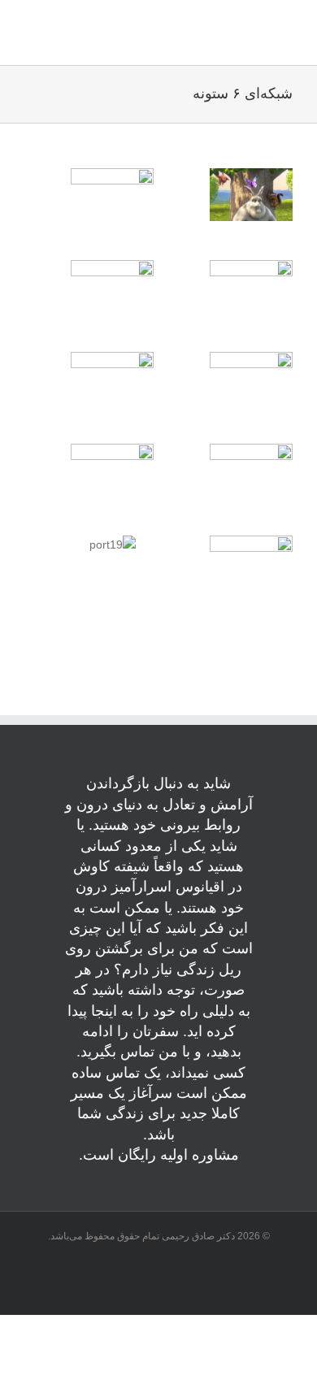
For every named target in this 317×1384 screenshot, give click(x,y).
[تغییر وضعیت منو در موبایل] (32, 38)
